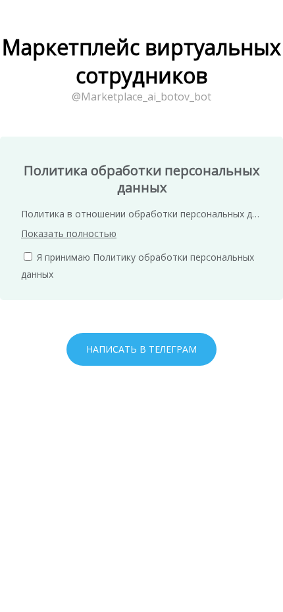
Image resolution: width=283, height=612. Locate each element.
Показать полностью (68, 233)
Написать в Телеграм (141, 349)
